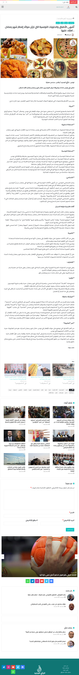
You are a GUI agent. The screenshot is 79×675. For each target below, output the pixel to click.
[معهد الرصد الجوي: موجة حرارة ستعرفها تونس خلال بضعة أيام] (39, 370)
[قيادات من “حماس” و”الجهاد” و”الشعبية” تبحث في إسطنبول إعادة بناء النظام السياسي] (63, 436)
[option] (39, 556)
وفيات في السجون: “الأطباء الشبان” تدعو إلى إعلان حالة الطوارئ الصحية (50, 2)
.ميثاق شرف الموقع (66, 672)
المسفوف (15, 390)
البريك (50, 390)
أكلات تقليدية (55, 390)
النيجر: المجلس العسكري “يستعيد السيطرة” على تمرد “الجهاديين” (40, 421)
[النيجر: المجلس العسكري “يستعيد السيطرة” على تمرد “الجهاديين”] (39, 412)
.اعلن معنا (66, 670)
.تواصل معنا (66, 668)
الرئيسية (70, 19)
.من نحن (65, 666)
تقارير (62, 23)
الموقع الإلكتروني (32, 520)
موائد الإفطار (51, 392)
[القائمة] (3, 7)
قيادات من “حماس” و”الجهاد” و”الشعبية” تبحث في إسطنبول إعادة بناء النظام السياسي (63, 445)
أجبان (67, 390)
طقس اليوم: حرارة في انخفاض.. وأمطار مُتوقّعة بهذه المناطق (16, 468)
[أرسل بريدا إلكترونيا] (65, 35)
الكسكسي (20, 390)
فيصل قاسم (62, 643)
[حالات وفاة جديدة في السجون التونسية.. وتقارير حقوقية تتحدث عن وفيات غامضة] (63, 412)
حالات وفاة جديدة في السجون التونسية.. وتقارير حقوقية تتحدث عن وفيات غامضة (64, 422)
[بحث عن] (76, 7)
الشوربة (30, 390)
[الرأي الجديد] (63, 7)
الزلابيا (42, 390)
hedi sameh (62, 606)
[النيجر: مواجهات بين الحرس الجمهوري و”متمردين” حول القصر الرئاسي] (39, 459)
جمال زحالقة (61, 634)
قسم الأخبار (68, 35)
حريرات (10, 390)
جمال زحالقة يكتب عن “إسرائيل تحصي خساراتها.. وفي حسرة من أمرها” (45, 632)
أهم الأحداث (62, 19)
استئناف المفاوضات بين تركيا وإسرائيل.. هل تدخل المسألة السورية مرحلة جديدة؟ (14, 445)
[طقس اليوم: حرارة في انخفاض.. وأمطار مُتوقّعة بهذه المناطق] (14, 459)
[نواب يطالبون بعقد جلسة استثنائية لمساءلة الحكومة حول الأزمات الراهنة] (63, 459)
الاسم (71, 512)
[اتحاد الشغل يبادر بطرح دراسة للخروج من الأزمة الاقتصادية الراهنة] (63, 370)
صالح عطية (62, 597)
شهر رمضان (61, 392)
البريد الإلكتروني (68, 520)
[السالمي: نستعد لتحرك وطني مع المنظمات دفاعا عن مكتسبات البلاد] (39, 436)
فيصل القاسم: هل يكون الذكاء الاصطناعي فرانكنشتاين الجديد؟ (47, 641)
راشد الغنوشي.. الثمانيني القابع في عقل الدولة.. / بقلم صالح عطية (47, 594)
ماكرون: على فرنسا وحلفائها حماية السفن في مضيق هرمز (55, 575)
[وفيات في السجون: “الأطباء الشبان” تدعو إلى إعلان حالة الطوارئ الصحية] (14, 412)
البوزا (46, 390)
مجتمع (57, 23)
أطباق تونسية (61, 390)
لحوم (56, 392)
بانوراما (66, 23)
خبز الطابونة (71, 392)
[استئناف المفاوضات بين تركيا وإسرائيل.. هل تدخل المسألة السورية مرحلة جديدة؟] (14, 436)
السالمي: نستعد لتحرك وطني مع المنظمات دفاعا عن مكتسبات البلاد (40, 444)
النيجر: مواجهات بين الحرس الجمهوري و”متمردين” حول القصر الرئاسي (39, 468)
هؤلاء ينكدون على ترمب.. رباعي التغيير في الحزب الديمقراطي (48, 604)
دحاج (66, 392)
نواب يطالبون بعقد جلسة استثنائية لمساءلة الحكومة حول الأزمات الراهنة (64, 469)
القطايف (25, 390)
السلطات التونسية (36, 390)
